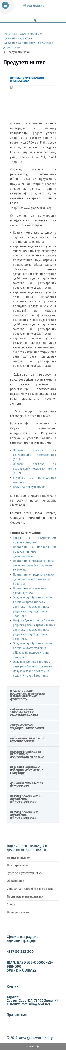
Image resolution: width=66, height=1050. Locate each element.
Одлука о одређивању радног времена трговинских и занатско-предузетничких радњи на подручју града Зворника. (33, 607)
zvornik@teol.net (36, 1004)
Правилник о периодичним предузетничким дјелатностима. (34, 551)
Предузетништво (18, 857)
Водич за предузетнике (29, 487)
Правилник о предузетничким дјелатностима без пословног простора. (33, 565)
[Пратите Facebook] (9, 1026)
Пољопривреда (17, 865)
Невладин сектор (18, 912)
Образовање (15, 881)
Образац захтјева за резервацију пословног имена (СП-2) (34, 468)
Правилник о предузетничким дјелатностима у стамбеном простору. (33, 579)
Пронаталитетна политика (25, 896)
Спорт (11, 904)
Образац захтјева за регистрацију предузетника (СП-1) (34, 455)
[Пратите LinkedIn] (23, 1026)
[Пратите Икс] (16, 1026)
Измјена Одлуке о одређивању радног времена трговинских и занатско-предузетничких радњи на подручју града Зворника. (34, 630)
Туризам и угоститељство (24, 873)
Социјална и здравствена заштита (30, 888)
